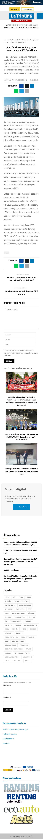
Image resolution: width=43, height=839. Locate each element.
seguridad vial (10, 645)
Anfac (7, 597)
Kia (6, 621)
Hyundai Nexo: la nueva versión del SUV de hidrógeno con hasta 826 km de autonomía (21, 26)
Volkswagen (27, 657)
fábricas (31, 613)
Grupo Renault (19, 617)
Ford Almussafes (18, 613)
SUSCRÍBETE (15, 9)
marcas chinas (16, 621)
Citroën (8, 601)
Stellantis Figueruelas (14, 649)
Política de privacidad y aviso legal (15, 729)
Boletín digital (15, 489)
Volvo (7, 661)
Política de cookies (10, 734)
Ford (7, 613)
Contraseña (7, 697)
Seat (6, 641)
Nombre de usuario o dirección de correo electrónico (17, 684)
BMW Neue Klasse (11, 570)
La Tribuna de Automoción (15, 80)
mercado (28, 621)
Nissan (18, 625)
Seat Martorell (18, 641)
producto (9, 633)
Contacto (6, 743)
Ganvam (8, 617)
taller (28, 649)
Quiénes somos (8, 739)
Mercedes (8, 625)
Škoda (27, 661)
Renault (19, 633)
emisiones (9, 609)
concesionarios (25, 605)
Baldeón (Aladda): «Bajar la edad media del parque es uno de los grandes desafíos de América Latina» (20, 578)
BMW (21, 597)
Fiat (29, 609)
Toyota (8, 653)
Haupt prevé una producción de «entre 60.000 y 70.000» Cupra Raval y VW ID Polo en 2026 (21, 437)
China (29, 597)
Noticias (13, 40)
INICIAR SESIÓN (27, 9)
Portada (6, 40)
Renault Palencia (11, 637)
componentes (10, 605)
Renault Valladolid (28, 637)
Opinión (15, 629)
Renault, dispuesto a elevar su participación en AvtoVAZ (21, 279)
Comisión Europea (21, 601)
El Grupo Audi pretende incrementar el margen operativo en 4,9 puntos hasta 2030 (21, 471)
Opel (7, 629)
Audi (6, 253)
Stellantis (24, 645)
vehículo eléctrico (12, 657)
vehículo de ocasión (21, 653)
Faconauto (20, 609)
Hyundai (32, 617)
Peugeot (33, 629)
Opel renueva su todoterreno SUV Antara (21, 292)
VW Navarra (17, 661)
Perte (24, 629)
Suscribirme (23, 507)
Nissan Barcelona (30, 625)
